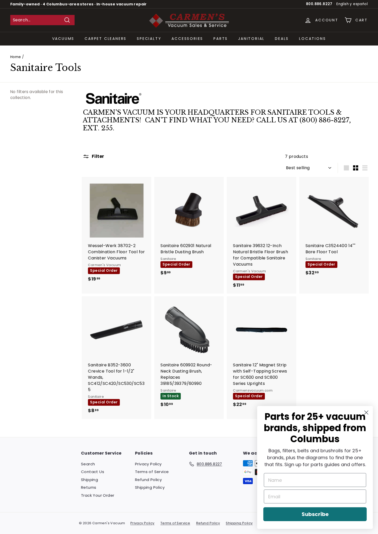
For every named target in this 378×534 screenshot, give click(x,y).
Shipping (89, 479)
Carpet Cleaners (106, 38)
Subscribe (315, 514)
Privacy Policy (148, 464)
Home (15, 57)
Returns (88, 487)
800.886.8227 (319, 4)
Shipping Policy (150, 487)
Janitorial (251, 38)
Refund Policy (148, 479)
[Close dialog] (366, 412)
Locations (312, 38)
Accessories (187, 38)
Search (88, 464)
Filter (97, 156)
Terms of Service (152, 471)
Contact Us (92, 471)
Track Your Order (97, 495)
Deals (282, 38)
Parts (220, 38)
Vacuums (63, 38)
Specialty (149, 38)
